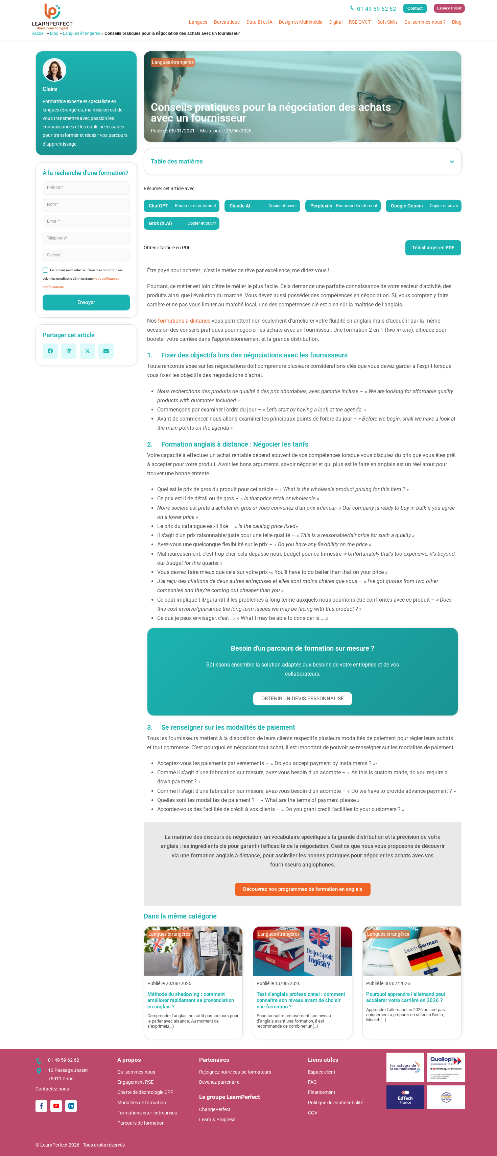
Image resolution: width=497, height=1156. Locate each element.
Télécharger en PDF (433, 247)
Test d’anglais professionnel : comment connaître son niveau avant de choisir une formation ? (301, 1000)
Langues (198, 22)
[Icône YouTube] (56, 1106)
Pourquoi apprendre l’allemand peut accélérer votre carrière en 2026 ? (405, 997)
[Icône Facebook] (41, 1106)
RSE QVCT (360, 22)
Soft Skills (387, 22)
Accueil (39, 33)
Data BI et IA (259, 22)
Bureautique (227, 22)
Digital (335, 22)
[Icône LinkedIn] (71, 1106)
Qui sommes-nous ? (425, 22)
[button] (50, 351)
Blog (457, 22)
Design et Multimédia (301, 22)
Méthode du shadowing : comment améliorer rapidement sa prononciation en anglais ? (190, 1000)
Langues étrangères (81, 33)
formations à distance (184, 321)
